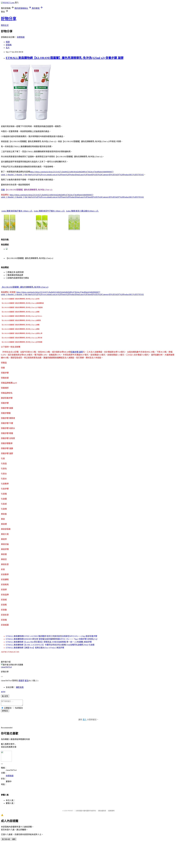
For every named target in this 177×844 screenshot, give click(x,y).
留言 (27, 681)
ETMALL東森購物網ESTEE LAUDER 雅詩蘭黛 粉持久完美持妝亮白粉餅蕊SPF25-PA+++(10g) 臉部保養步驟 (51, 636)
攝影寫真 (20, 687)
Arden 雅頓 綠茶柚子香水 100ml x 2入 (17, 211)
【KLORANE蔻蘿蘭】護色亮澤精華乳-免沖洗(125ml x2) (24, 287)
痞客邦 (21, 681)
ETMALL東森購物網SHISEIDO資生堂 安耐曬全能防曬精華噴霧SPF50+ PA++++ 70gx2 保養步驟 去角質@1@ (52, 639)
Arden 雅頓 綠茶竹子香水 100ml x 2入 (49, 211)
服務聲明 (111, 811)
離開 (13, 839)
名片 (8, 48)
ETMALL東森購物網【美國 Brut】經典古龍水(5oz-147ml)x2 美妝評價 (35, 648)
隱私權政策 (102, 811)
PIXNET (70, 811)
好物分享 (8, 18)
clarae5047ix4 (6, 667)
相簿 (8, 42)
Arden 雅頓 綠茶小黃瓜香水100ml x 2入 (82, 211)
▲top (3, 691)
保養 (3, 190)
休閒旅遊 (21, 37)
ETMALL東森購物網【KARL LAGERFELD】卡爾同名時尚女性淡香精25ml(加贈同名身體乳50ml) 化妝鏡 (50, 645)
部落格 (9, 45)
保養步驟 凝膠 (77, 352)
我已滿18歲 (6, 839)
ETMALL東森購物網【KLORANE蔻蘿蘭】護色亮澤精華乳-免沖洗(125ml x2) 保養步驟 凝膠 (65, 57)
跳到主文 (5, 25)
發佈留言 (5, 711)
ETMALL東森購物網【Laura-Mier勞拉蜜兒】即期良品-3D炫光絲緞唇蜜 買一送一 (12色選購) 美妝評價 (49, 642)
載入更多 (5, 696)
